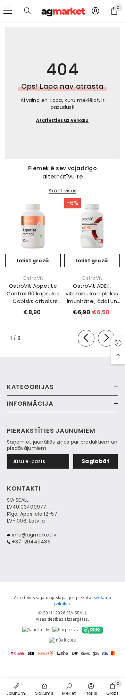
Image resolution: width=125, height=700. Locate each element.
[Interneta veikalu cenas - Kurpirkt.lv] (65, 630)
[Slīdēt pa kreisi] (86, 338)
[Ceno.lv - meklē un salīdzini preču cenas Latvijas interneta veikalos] (92, 630)
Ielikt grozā (33, 260)
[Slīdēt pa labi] (106, 338)
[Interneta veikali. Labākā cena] (35, 630)
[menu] (7, 11)
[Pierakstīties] (95, 10)
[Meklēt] (27, 11)
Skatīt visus (62, 191)
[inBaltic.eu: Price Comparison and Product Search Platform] (62, 640)
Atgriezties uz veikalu (62, 120)
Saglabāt (96, 461)
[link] (68, 689)
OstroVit (33, 278)
